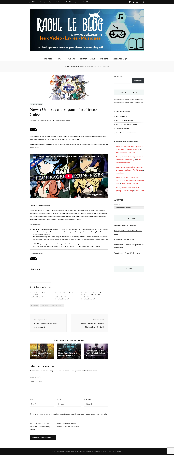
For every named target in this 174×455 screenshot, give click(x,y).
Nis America (34, 305)
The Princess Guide (57, 305)
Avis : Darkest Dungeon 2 (131, 183)
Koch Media (45, 305)
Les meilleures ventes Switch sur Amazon (128, 99)
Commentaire (35, 377)
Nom (32, 399)
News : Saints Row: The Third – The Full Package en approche (95, 353)
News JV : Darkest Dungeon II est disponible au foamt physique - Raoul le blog (130, 180)
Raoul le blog (66, 451)
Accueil (65, 2)
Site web (87, 399)
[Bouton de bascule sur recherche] (143, 2)
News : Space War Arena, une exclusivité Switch (67, 354)
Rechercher (118, 76)
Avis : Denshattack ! (122, 116)
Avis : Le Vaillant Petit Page (125, 152)
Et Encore (72, 2)
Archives (117, 205)
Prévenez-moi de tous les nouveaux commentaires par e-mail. (41, 426)
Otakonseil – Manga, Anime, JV (125, 239)
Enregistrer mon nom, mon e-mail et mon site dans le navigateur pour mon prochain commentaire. (69, 414)
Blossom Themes (101, 451)
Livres (41, 2)
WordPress (118, 451)
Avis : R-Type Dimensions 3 (125, 120)
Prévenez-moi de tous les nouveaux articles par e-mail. (68, 425)
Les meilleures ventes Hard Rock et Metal (128, 103)
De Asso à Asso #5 (122, 129)
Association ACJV (83, 2)
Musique (49, 2)
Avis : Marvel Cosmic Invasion (126, 133)
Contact (58, 2)
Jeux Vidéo (33, 2)
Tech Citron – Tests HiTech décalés (127, 253)
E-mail (60, 399)
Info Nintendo (36, 104)
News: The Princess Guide (38, 293)
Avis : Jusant (120, 173)
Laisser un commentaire (62, 121)
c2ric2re (34, 121)
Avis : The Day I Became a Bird (126, 124)
